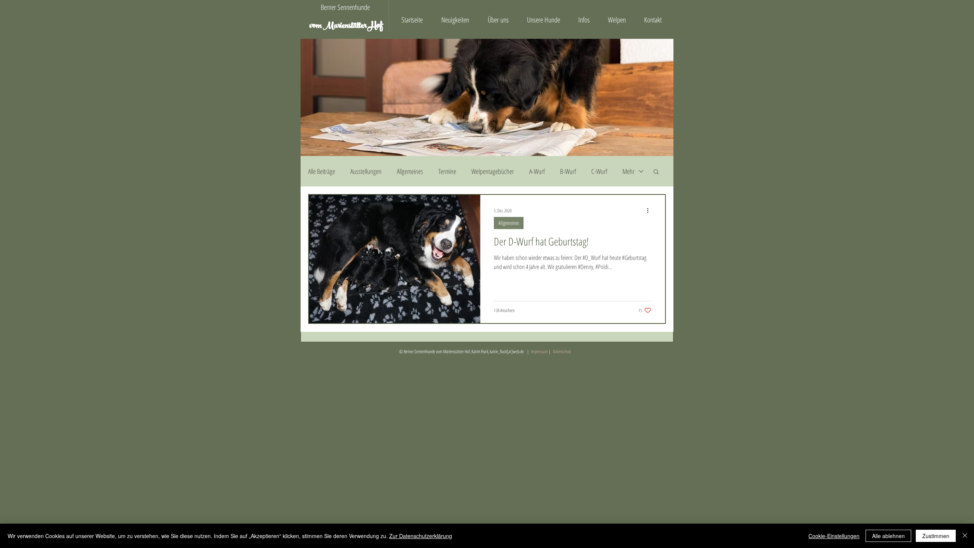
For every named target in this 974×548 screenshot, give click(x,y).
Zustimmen (935, 536)
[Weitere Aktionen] (650, 210)
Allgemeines (410, 171)
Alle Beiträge (321, 171)
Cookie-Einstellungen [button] (833, 536)
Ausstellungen (366, 171)
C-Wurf (599, 171)
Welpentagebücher (492, 171)
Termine (447, 171)
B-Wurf (568, 171)
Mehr (628, 171)
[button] (656, 172)
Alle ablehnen (888, 536)
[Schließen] (964, 536)
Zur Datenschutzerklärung (420, 536)
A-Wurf (537, 171)
